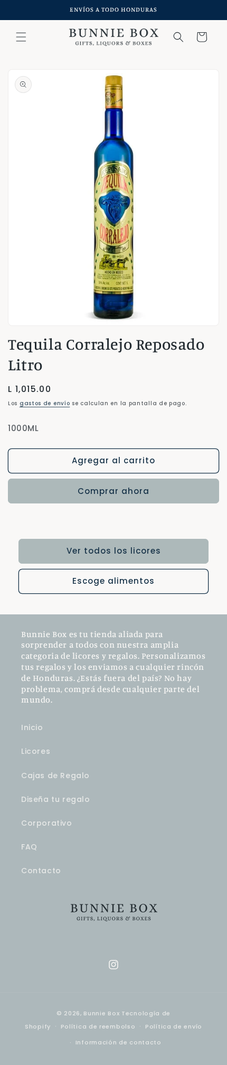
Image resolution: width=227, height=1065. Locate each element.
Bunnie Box (101, 1013)
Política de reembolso (98, 1026)
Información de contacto (118, 1042)
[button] (21, 37)
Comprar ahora (113, 491)
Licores (35, 751)
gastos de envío (45, 403)
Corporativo (46, 823)
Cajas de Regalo (55, 775)
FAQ (29, 847)
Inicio (32, 727)
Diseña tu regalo (55, 799)
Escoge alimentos (113, 580)
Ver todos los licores (114, 550)
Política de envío (173, 1026)
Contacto (41, 870)
